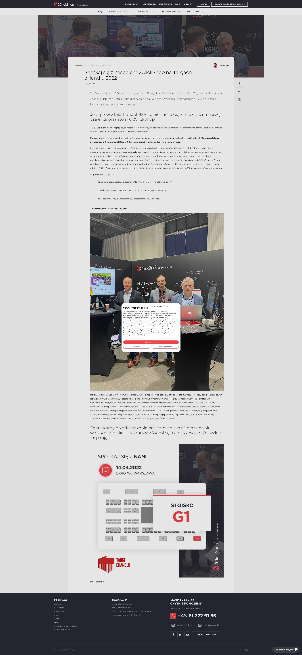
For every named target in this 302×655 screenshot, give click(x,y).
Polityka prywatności (160, 306)
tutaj (143, 335)
